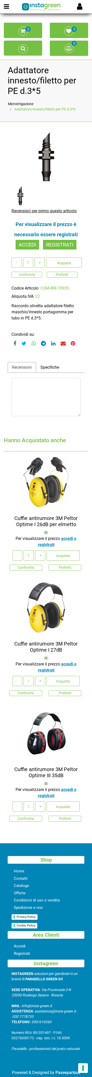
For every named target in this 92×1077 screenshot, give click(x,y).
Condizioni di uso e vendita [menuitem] (37, 900)
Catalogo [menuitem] (21, 885)
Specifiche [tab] (49, 367)
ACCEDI (27, 245)
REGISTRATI (59, 245)
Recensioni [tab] (22, 367)
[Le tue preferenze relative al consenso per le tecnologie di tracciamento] (83, 1068)
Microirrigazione (20, 104)
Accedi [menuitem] (20, 946)
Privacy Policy (26, 917)
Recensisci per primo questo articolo (44, 210)
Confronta (27, 275)
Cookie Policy (26, 925)
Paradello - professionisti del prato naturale (45, 1049)
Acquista (64, 263)
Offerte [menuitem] (20, 893)
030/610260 (41, 1022)
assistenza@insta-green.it (55, 1011)
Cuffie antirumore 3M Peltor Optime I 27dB (46, 647)
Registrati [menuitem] (22, 953)
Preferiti (62, 275)
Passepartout (67, 1072)
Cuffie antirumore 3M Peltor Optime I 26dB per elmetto (46, 521)
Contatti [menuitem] (21, 878)
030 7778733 (22, 1016)
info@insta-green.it (36, 1006)
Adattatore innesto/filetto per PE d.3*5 (44, 109)
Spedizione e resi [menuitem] (28, 907)
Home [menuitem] (19, 871)
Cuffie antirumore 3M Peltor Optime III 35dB (46, 772)
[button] (46, 156)
